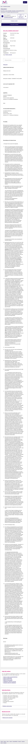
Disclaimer (4, 742)
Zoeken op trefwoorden (7, 678)
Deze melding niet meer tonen (20, 16)
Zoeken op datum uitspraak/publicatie (10, 676)
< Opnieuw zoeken (14, 20)
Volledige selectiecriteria (7, 706)
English (2, 741)
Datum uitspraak (5, 36)
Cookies (10, 741)
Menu (25, 2)
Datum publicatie (5, 39)
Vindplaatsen (6, 52)
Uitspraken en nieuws (6, 6)
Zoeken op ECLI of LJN (7, 679)
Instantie (5, 33)
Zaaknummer (6, 40)
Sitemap (5, 741)
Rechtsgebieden (6, 42)
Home (2, 6)
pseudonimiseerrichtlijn (8, 17)
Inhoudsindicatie (6, 48)
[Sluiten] (25, 16)
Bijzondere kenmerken (5, 46)
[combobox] (14, 60)
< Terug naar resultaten (14, 24)
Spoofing (19, 741)
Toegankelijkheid (15, 741)
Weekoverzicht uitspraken (7, 717)
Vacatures (23, 741)
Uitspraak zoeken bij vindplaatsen (9, 682)
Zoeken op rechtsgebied (7, 680)
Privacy (8, 741)
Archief (2, 742)
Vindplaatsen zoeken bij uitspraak (9, 681)
